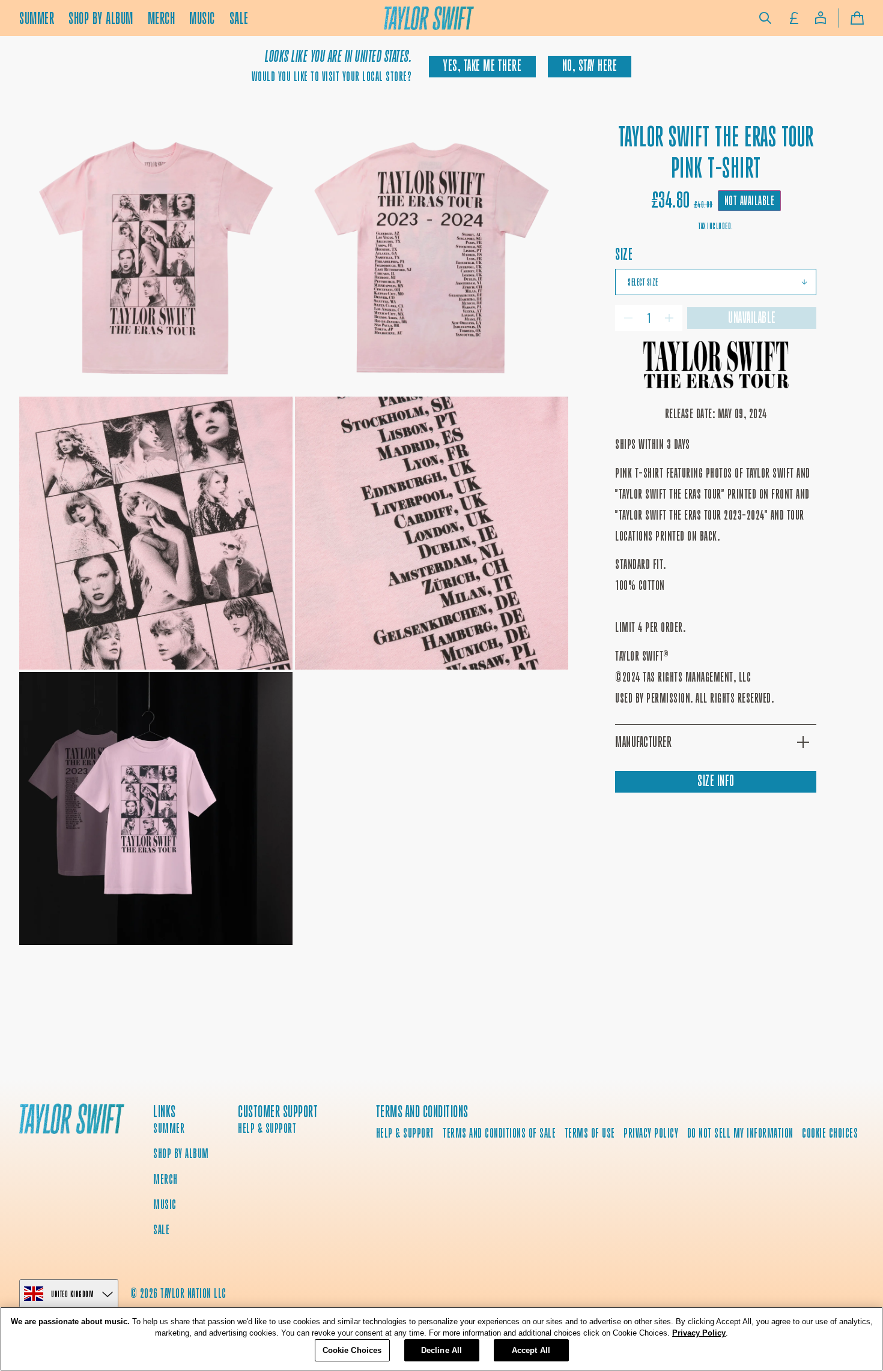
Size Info (716, 781)
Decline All (441, 1350)
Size (624, 254)
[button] (765, 18)
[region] (441, 1339)
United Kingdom (72, 1294)
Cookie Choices (830, 1133)
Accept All (531, 1350)
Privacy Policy (699, 1333)
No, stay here (589, 65)
